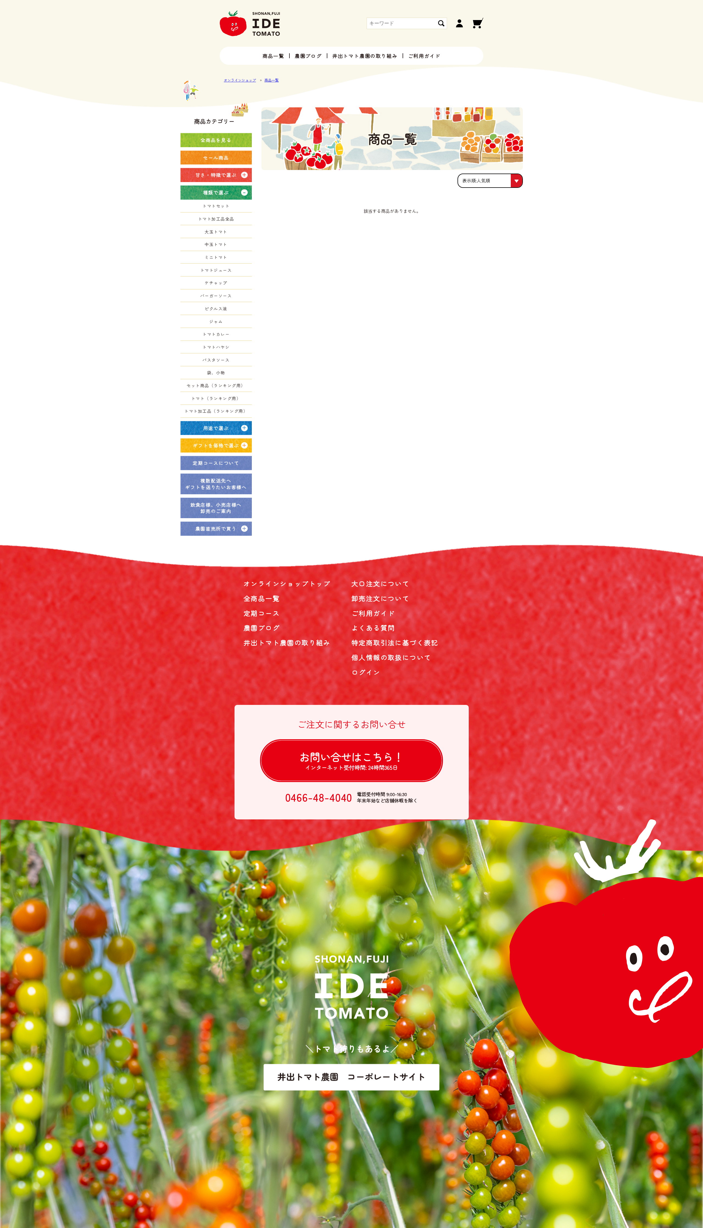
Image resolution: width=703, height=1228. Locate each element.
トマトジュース (216, 270)
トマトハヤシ (216, 347)
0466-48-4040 (319, 797)
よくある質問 (373, 627)
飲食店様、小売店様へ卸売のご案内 (216, 508)
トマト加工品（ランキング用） (216, 411)
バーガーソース (216, 295)
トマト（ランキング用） (216, 398)
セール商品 (216, 157)
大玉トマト (216, 232)
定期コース (262, 613)
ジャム (216, 321)
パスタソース (216, 360)
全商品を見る (215, 139)
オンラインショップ (240, 80)
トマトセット (216, 206)
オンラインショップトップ (287, 583)
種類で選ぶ (216, 192)
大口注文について (380, 583)
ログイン (366, 672)
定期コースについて (216, 462)
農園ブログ (308, 55)
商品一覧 (273, 55)
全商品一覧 (262, 598)
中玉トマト (216, 244)
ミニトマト (216, 257)
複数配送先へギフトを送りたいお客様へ (216, 483)
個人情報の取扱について (391, 657)
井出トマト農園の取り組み (365, 55)
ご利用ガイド (424, 55)
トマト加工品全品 (216, 219)
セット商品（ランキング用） (216, 385)
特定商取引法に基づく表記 (395, 642)
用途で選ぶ (216, 428)
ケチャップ (216, 283)
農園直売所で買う (216, 528)
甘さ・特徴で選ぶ (216, 174)
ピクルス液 (216, 308)
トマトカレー (216, 334)
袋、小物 (216, 372)
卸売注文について (380, 598)
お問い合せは (351, 760)
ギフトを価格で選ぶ (216, 445)
